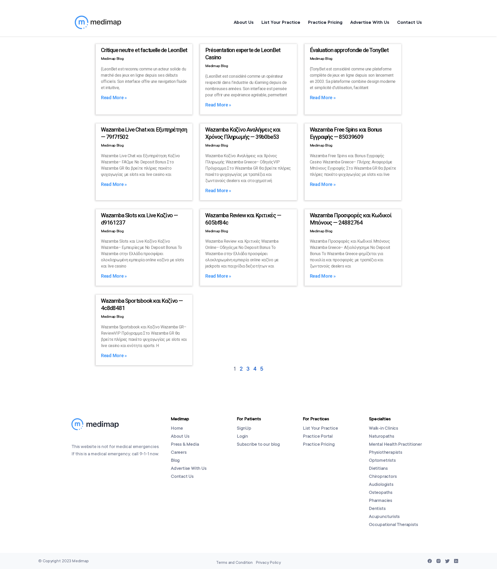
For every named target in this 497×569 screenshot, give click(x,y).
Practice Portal (318, 436)
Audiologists (381, 484)
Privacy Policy (268, 562)
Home (177, 428)
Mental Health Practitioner (395, 444)
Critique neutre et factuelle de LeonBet (144, 50)
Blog (175, 460)
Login (242, 436)
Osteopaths (380, 492)
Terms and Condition (234, 562)
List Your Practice (280, 22)
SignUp (244, 428)
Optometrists (382, 460)
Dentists (377, 509)
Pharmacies (380, 500)
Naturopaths (381, 436)
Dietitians (378, 468)
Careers (179, 452)
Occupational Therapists (393, 525)
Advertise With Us (369, 22)
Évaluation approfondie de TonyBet (349, 50)
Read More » (114, 97)
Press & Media (185, 444)
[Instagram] (438, 561)
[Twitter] (447, 561)
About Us (244, 22)
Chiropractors (383, 476)
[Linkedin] (456, 561)
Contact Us (409, 22)
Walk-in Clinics (383, 428)
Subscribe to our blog (258, 444)
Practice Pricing (325, 22)
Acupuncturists (384, 517)
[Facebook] (429, 561)
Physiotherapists (385, 452)
